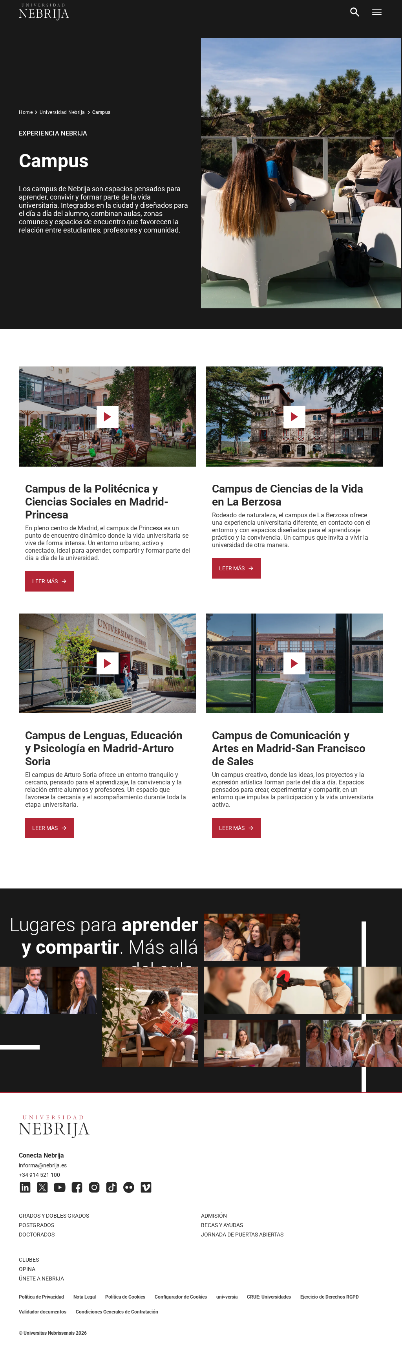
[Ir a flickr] (128, 1187)
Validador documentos (42, 1312)
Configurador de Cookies (181, 1297)
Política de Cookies (125, 1297)
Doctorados (37, 1234)
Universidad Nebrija (62, 112)
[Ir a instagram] (94, 1187)
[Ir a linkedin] (25, 1187)
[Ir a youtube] (59, 1187)
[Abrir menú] (377, 12)
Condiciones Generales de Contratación (117, 1312)
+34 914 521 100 (39, 1175)
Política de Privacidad (41, 1297)
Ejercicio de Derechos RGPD (329, 1297)
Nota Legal (84, 1297)
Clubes (29, 1260)
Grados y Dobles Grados (54, 1216)
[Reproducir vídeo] (108, 417)
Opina (27, 1269)
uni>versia (227, 1297)
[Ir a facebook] (77, 1187)
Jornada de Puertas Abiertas (242, 1234)
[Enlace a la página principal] (44, 12)
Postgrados (36, 1225)
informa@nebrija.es (43, 1165)
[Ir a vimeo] (146, 1187)
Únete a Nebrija (41, 1278)
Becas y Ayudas (222, 1225)
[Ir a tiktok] (111, 1187)
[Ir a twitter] (42, 1187)
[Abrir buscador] (355, 12)
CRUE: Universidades (269, 1297)
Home (26, 112)
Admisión (214, 1216)
